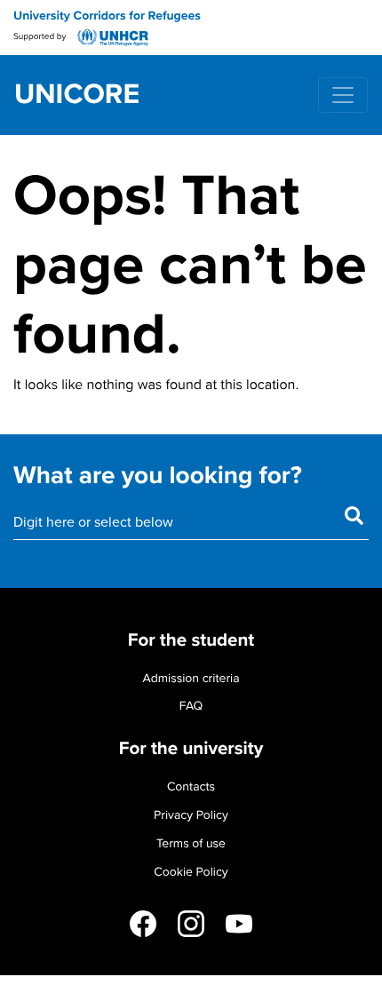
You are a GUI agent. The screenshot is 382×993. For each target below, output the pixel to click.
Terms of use (191, 843)
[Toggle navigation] (343, 95)
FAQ (191, 705)
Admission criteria (190, 678)
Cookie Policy (190, 871)
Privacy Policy (191, 814)
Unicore (76, 95)
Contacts (191, 786)
